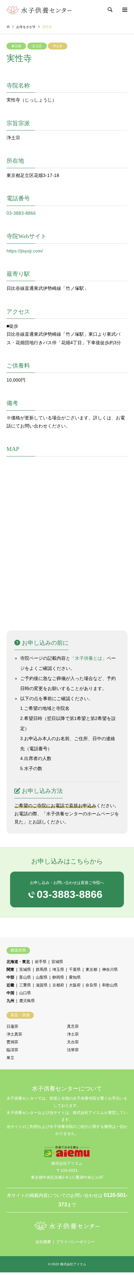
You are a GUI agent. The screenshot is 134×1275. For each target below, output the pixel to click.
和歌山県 (110, 985)
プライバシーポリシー (75, 1242)
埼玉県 (58, 969)
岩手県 (41, 961)
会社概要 (43, 1242)
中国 (10, 993)
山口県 (25, 993)
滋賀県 (41, 985)
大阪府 (75, 985)
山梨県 (41, 977)
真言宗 (73, 1026)
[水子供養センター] (39, 9)
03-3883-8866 (21, 213)
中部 (10, 977)
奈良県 (91, 985)
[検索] (109, 10)
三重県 (25, 985)
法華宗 (73, 1050)
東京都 (16, 46)
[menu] (124, 10)
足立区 (37, 46)
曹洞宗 (12, 1042)
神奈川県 (110, 969)
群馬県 (41, 969)
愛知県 (75, 977)
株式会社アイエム (73, 1264)
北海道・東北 (18, 961)
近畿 (10, 985)
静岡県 (58, 977)
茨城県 (25, 969)
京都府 (58, 985)
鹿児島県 (27, 1000)
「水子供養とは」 (88, 658)
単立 (10, 1057)
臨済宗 (12, 1050)
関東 (10, 969)
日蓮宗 (12, 1026)
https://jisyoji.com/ (25, 250)
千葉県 (75, 969)
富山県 (25, 977)
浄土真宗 (14, 1034)
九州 (10, 1000)
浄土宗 (57, 46)
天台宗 (73, 1042)
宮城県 (57, 961)
